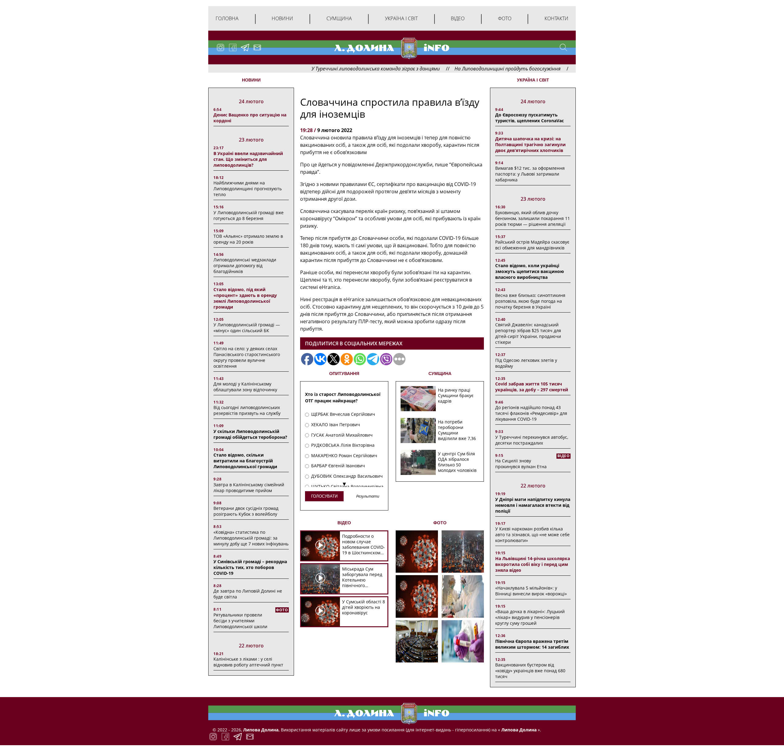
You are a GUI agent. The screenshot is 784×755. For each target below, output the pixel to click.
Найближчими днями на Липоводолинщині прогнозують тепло (247, 188)
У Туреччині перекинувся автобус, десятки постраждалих (531, 440)
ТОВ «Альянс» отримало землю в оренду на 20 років (248, 239)
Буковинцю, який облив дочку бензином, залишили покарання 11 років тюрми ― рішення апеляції (532, 218)
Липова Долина (518, 730)
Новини (282, 18)
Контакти (556, 18)
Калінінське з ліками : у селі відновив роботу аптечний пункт (248, 662)
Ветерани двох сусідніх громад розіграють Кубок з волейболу (245, 511)
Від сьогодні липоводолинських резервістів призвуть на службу (247, 410)
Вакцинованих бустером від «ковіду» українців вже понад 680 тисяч (530, 670)
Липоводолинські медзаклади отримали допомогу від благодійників (244, 265)
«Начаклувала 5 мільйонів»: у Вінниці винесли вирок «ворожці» (531, 591)
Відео (458, 18)
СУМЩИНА (439, 373)
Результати (367, 497)
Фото (504, 18)
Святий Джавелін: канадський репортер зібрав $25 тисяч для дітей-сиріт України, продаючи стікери (528, 333)
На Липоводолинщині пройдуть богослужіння (476, 68)
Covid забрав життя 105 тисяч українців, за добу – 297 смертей (531, 387)
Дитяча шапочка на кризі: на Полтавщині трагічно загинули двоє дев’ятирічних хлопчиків (530, 144)
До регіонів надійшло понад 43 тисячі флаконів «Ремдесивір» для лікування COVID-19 (531, 413)
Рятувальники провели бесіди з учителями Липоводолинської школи (240, 620)
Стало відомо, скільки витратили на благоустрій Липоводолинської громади (245, 460)
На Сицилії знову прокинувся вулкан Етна (521, 463)
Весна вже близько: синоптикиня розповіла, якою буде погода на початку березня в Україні (530, 301)
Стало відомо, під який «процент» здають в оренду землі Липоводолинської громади (245, 298)
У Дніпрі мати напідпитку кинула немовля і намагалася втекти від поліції (532, 505)
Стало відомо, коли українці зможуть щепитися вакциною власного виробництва (529, 271)
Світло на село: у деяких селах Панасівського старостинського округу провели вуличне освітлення (246, 357)
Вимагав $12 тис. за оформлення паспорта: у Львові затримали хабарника (530, 174)
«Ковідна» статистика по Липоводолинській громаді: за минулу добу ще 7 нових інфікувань (250, 538)
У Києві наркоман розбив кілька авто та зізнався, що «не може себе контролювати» (532, 534)
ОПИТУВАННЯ (344, 373)
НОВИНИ (251, 80)
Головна (227, 18)
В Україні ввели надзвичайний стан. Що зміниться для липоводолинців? (248, 159)
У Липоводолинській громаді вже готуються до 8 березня (248, 215)
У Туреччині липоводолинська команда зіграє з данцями (344, 68)
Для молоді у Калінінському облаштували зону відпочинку (245, 387)
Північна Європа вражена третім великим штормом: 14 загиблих (532, 644)
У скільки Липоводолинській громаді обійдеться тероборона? (250, 434)
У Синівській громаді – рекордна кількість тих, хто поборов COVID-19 (250, 567)
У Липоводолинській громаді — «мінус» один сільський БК (246, 327)
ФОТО (440, 522)
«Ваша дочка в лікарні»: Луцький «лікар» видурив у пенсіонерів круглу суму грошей (530, 617)
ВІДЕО (344, 522)
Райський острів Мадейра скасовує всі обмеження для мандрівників (532, 245)
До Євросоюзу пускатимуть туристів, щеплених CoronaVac (529, 117)
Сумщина (339, 18)
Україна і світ (401, 18)
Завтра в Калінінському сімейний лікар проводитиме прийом (248, 487)
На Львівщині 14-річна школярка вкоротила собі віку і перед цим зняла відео (532, 564)
